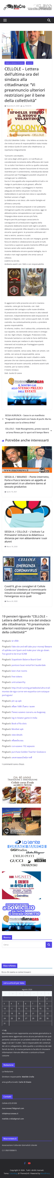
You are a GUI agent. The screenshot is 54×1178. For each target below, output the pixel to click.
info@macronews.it (10, 1113)
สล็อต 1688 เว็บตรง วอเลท (23, 706)
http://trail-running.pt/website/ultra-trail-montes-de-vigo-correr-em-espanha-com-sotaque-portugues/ (26, 691)
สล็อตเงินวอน (17, 740)
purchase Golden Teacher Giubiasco (29, 751)
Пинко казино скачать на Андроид (28, 712)
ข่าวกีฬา (15, 640)
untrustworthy (18, 682)
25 (12, 1018)
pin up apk (16, 700)
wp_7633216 (26, 106)
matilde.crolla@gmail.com (13, 1119)
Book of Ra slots (19, 723)
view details (17, 734)
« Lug (4, 1030)
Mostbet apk (17, 729)
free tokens (17, 676)
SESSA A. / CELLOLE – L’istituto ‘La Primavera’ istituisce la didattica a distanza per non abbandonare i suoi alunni (26, 536)
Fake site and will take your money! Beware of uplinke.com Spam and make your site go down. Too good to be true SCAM (27, 650)
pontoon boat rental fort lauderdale (29, 665)
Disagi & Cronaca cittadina (15, 63)
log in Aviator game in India (24, 717)
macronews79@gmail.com (13, 1108)
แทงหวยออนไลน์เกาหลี (22, 757)
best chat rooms (19, 670)
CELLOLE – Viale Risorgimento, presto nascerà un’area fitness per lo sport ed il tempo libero (27, 430)
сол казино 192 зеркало (23, 746)
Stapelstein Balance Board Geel (26, 659)
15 (40, 1008)
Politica (29, 63)
